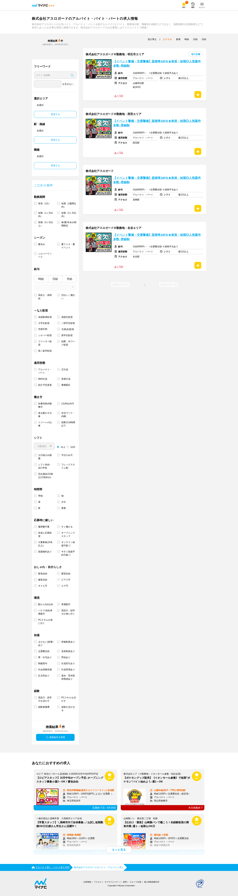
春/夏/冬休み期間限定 (68, 224)
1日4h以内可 (67, 403)
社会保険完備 (45, 669)
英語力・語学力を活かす (45, 699)
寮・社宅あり (45, 657)
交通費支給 (43, 651)
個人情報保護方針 (151, 882)
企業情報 (87, 882)
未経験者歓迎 (45, 317)
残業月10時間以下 (68, 424)
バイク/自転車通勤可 (45, 612)
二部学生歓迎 (68, 323)
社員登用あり (68, 669)
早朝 (40, 496)
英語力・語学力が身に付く (68, 612)
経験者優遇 (43, 707)
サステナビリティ (112, 882)
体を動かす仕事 (45, 415)
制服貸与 (42, 663)
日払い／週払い (68, 297)
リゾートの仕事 (45, 424)
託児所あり (43, 675)
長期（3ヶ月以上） (45, 224)
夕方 (63, 502)
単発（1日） (44, 203)
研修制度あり (68, 642)
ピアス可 (65, 579)
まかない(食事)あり (45, 643)
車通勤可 (65, 604)
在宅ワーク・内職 (68, 415)
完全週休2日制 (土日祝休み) (45, 476)
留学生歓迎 (67, 335)
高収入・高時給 (45, 297)
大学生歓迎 (43, 323)
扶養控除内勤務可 (45, 405)
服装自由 (42, 579)
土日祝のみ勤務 (45, 457)
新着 (178, 39)
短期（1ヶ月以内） (45, 215)
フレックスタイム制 (68, 466)
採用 (125, 882)
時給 (41, 278)
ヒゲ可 (64, 585)
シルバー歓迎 (45, 335)
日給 (55, 278)
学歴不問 (42, 329)
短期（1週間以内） (68, 205)
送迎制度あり (68, 651)
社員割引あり (68, 663)
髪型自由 (65, 573)
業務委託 (65, 385)
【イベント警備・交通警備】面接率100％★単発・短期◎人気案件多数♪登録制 (157, 63)
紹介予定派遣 (45, 385)
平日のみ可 (67, 455)
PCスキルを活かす (68, 699)
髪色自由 (42, 573)
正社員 (64, 369)
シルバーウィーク (45, 255)
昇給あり (65, 657)
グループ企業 (135, 882)
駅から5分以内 (45, 604)
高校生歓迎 (67, 317)
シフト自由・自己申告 (45, 466)
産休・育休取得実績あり (68, 677)
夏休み (41, 244)
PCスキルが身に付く (45, 622)
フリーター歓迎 (45, 343)
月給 (69, 278)
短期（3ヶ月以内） (68, 215)
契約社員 (42, 379)
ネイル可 (42, 585)
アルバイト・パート (45, 371)
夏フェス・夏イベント (68, 246)
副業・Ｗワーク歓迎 (68, 343)
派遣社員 (65, 379)
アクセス (98, 882)
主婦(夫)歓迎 (67, 329)
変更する (55, 114)
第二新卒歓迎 (45, 351)
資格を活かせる (68, 709)
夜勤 (63, 508)
